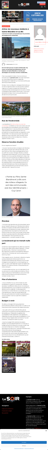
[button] (46, 430)
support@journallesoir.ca (41, 42)
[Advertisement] (16, 382)
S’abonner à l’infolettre (7, 408)
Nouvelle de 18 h (5, 24)
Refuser (24, 445)
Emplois (42, 4)
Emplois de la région (7, 410)
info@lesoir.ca (37, 428)
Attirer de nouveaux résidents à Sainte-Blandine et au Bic (39, 50)
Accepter (24, 442)
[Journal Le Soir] (24, 4)
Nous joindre (5, 413)
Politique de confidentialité (19, 448)
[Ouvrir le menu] (42, 6)
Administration (10, 64)
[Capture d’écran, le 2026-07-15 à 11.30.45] (24, 16)
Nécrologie (41, 2)
